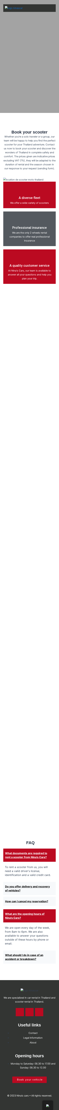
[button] (49, 8)
